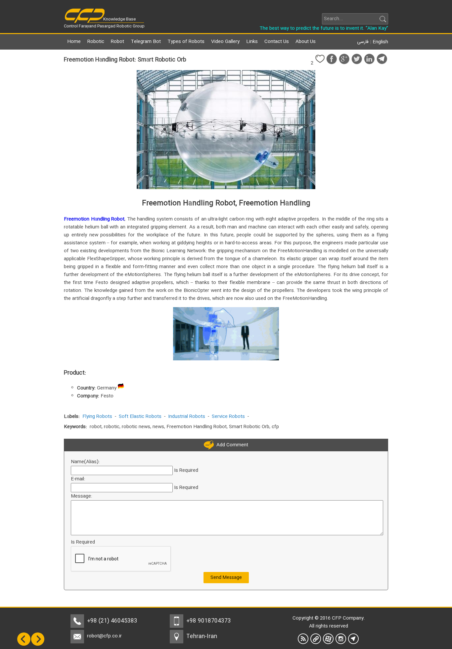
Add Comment (231, 445)
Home (74, 42)
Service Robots (228, 417)
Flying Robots (97, 417)
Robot (117, 42)
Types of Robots (185, 42)
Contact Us (276, 42)
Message (81, 496)
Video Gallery (225, 42)
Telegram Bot (146, 42)
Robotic (95, 42)
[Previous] (23, 645)
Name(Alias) (85, 462)
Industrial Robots (186, 417)
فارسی (363, 42)
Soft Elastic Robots (140, 417)
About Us (305, 42)
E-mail (77, 479)
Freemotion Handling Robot (94, 219)
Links (252, 42)
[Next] (37, 645)
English (380, 42)
